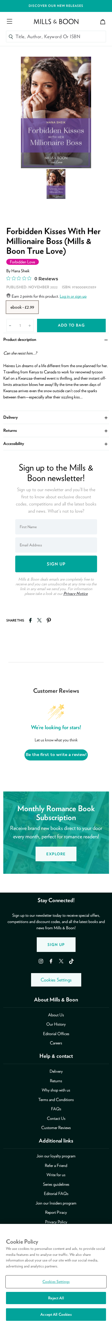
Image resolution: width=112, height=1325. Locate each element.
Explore (56, 854)
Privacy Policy (56, 1221)
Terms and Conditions (56, 1099)
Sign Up (56, 944)
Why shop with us (56, 1090)
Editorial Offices (56, 1033)
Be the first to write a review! (56, 754)
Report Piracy (56, 1212)
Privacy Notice (75, 593)
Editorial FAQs (56, 1193)
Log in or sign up (73, 296)
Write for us (56, 1174)
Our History (56, 1024)
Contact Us (56, 1118)
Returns (56, 430)
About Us (56, 1014)
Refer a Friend (56, 1165)
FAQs (56, 1108)
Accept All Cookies (55, 1314)
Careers (56, 1042)
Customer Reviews (56, 1127)
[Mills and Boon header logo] (56, 21)
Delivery (56, 417)
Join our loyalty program (56, 1156)
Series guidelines (56, 1184)
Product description (56, 339)
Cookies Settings (56, 980)
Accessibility (56, 443)
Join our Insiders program (56, 1203)
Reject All (56, 1298)
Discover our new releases (56, 6)
